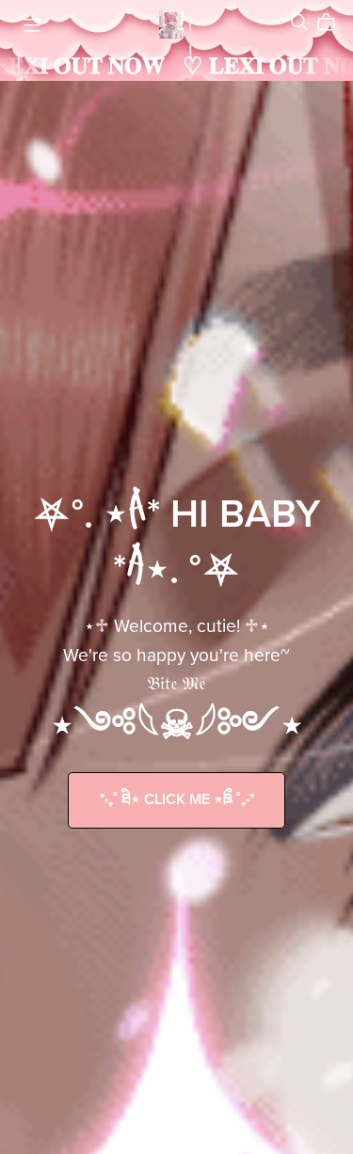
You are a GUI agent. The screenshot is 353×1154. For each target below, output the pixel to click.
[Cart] (334, 22)
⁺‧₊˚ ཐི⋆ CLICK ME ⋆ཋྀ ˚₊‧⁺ (177, 799)
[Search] (299, 22)
